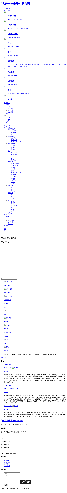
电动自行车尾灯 (23, 64)
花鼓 (25, 66)
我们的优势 (11, 108)
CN (7, 115)
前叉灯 (22, 19)
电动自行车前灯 (12, 64)
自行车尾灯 (12, 25)
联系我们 (7, 114)
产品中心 (7, 10)
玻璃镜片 (16, 55)
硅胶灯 (14, 37)
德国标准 (11, 61)
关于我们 (7, 104)
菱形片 (22, 66)
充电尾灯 (10, 28)
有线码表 (16, 46)
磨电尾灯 (36, 64)
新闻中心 (7, 103)
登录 (6, 122)
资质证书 (10, 110)
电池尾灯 (16, 28)
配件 (9, 90)
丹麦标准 (11, 72)
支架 (13, 94)
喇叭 (27, 94)
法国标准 (11, 81)
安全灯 (16, 75)
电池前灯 (16, 19)
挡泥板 (10, 94)
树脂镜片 (10, 55)
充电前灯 (10, 19)
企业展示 (10, 112)
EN (9, 119)
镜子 (9, 52)
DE (9, 120)
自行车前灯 (12, 16)
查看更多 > (4, 357)
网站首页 (7, 8)
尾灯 (12, 75)
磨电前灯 (31, 64)
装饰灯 (19, 37)
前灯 (9, 75)
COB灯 (10, 37)
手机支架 (18, 94)
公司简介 (10, 106)
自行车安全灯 (13, 34)
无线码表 (10, 46)
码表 (9, 43)
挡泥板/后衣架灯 (25, 28)
